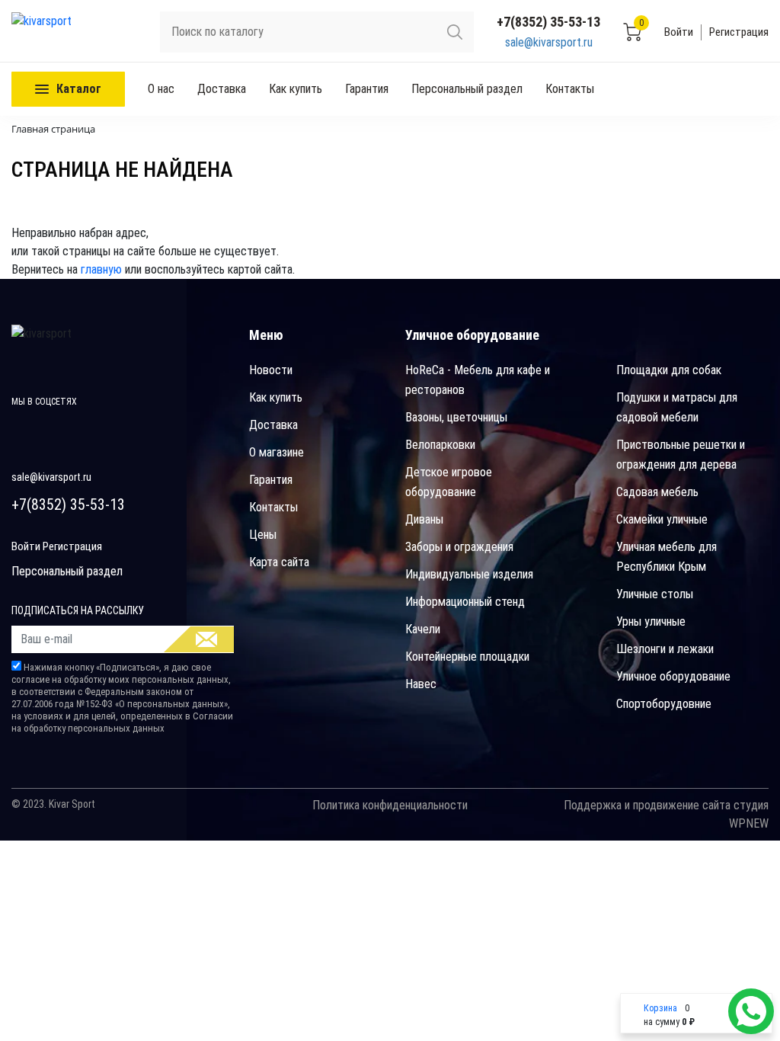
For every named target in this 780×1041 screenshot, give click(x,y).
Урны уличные (651, 621)
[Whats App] (751, 1011)
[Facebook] (24, 428)
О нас (161, 89)
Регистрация (739, 32)
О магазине (276, 452)
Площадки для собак (668, 370)
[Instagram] (91, 428)
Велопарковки (440, 444)
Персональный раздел (467, 89)
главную (101, 269)
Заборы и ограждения (459, 547)
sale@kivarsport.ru (549, 42)
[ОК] (199, 639)
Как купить (295, 89)
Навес (420, 684)
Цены (263, 534)
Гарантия (366, 89)
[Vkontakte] (58, 428)
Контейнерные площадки (467, 656)
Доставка (221, 89)
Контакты (569, 89)
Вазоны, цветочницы (456, 417)
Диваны (424, 519)
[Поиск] (455, 32)
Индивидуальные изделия (469, 574)
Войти (678, 32)
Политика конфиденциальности (390, 805)
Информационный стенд (465, 601)
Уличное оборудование (673, 676)
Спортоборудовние (663, 704)
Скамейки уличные (662, 519)
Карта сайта (279, 562)
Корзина (660, 1008)
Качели (422, 629)
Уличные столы (654, 594)
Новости (270, 370)
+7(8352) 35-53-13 (548, 22)
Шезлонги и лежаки (665, 649)
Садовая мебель (657, 492)
